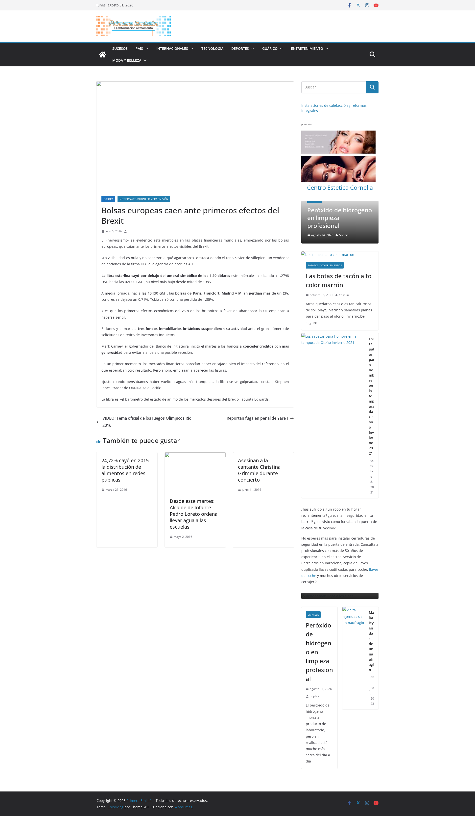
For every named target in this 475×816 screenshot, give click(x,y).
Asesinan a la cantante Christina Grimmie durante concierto (259, 470)
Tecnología (212, 48)
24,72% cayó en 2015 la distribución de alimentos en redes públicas (125, 470)
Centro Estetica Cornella (340, 187)
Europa (108, 199)
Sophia (314, 675)
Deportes (240, 48)
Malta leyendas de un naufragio (371, 620)
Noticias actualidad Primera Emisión (143, 199)
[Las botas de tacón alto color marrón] (340, 233)
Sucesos (120, 48)
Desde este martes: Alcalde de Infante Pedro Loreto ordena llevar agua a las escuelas (193, 514)
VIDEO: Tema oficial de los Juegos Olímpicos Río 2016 (146, 421)
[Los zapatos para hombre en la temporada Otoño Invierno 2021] (333, 394)
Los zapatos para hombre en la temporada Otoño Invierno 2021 (372, 374)
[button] (145, 48)
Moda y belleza (126, 60)
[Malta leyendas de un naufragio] (353, 637)
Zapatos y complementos (325, 244)
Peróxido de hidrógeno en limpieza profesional (319, 631)
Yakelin (344, 274)
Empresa (313, 593)
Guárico (270, 48)
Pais (139, 48)
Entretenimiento (307, 48)
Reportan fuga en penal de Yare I (257, 418)
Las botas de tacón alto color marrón (339, 259)
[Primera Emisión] (102, 54)
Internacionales (172, 48)
